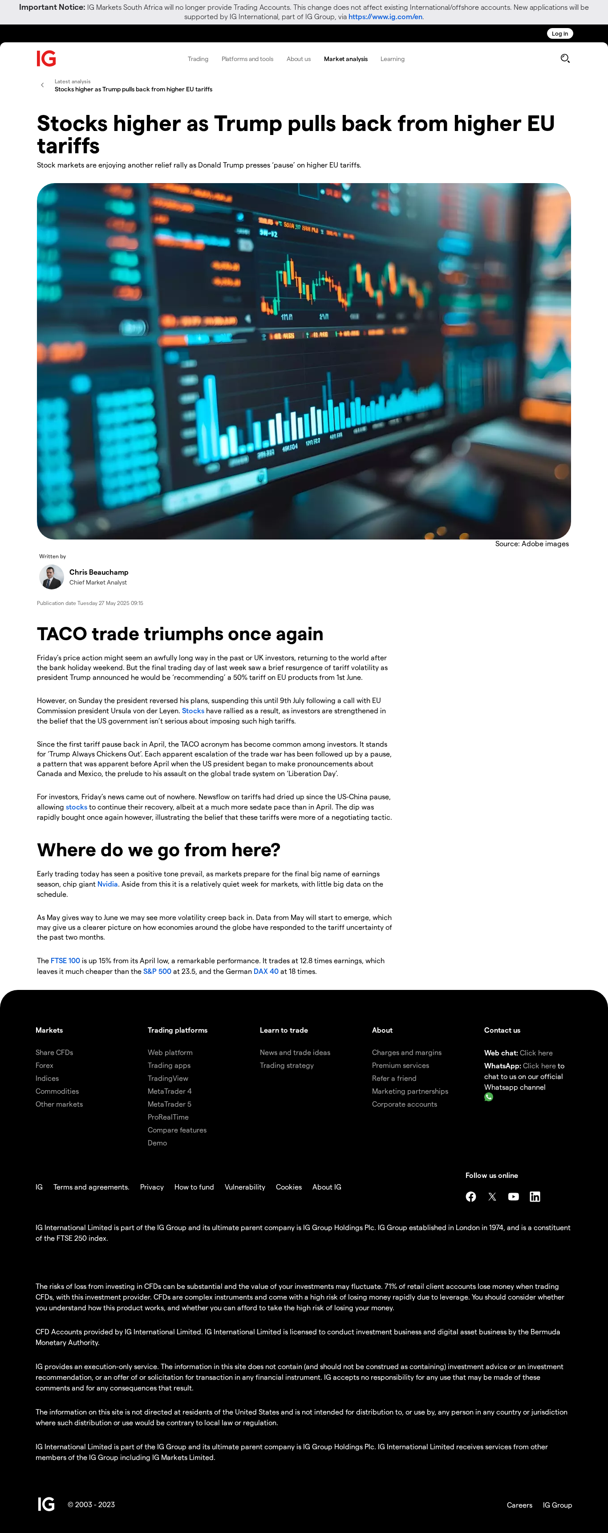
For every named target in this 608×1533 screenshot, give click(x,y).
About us (299, 58)
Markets (49, 1030)
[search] (565, 58)
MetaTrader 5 (169, 1104)
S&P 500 (157, 971)
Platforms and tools (247, 58)
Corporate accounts (404, 1104)
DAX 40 (266, 971)
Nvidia (107, 883)
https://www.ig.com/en (385, 16)
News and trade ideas (295, 1052)
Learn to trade (284, 1030)
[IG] (47, 58)
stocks (76, 806)
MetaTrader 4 (170, 1091)
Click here (536, 1052)
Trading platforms (177, 1030)
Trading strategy (287, 1065)
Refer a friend (394, 1078)
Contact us (502, 1030)
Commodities (57, 1091)
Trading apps (169, 1065)
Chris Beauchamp (99, 572)
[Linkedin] (535, 1196)
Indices (47, 1078)
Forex (44, 1065)
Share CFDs (54, 1052)
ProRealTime (168, 1116)
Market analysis (346, 58)
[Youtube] (513, 1196)
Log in (560, 33)
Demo (157, 1142)
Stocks (193, 710)
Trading (198, 58)
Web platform (170, 1052)
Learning (392, 58)
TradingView (168, 1078)
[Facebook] (471, 1196)
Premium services (400, 1065)
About (382, 1030)
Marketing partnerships (410, 1091)
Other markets (59, 1104)
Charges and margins (407, 1052)
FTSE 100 (65, 960)
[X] (492, 1196)
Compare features (177, 1129)
